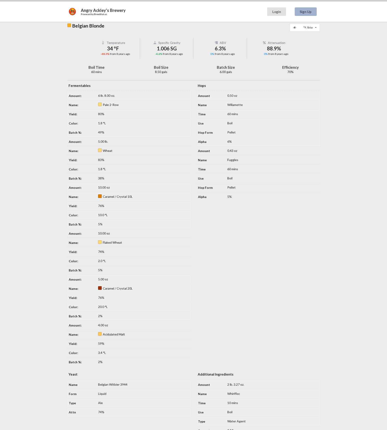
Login (276, 12)
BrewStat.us (100, 14)
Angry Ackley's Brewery (103, 10)
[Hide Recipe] (295, 27)
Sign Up (306, 12)
